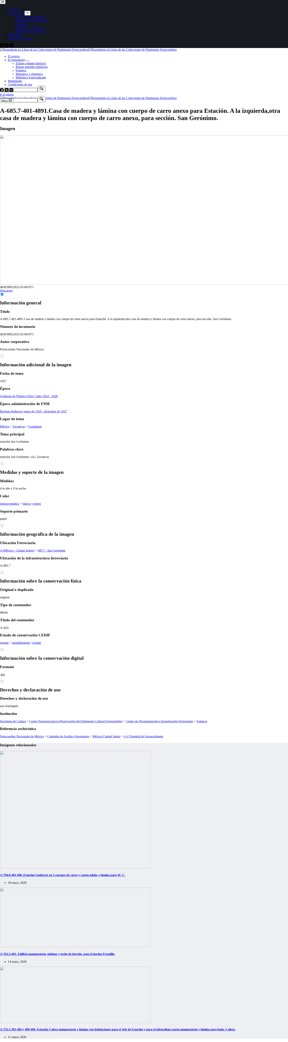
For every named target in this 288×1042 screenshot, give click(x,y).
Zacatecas (19, 426)
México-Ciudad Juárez (106, 736)
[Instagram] (11, 91)
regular (4, 642)
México (4, 426)
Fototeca (21, 70)
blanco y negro (32, 503)
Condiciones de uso (20, 84)
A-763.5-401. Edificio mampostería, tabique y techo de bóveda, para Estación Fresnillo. (57, 954)
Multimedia (15, 81)
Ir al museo (7, 94)
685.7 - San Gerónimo (51, 550)
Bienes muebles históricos (32, 67)
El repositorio (16, 60)
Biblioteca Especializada (31, 77)
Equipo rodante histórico (31, 63)
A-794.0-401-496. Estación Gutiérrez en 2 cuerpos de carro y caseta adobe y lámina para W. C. (62, 875)
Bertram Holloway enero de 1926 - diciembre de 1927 (33, 411)
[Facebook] (2, 91)
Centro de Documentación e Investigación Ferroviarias (159, 721)
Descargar (6, 290)
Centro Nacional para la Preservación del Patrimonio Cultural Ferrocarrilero (75, 721)
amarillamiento (21, 642)
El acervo (14, 56)
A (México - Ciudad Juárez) (17, 550)
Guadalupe (35, 426)
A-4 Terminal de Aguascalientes (143, 736)
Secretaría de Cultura (13, 721)
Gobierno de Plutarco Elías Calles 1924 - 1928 (29, 396)
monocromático (9, 503)
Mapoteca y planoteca (29, 74)
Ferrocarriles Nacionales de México (22, 736)
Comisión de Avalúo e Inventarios (68, 736)
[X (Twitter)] (7, 91)
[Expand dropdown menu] (27, 61)
